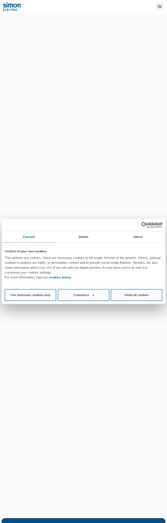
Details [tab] (84, 237)
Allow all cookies (136, 294)
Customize (81, 294)
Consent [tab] (29, 237)
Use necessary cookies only (30, 294)
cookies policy (60, 277)
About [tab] (138, 237)
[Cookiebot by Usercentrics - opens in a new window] (144, 225)
